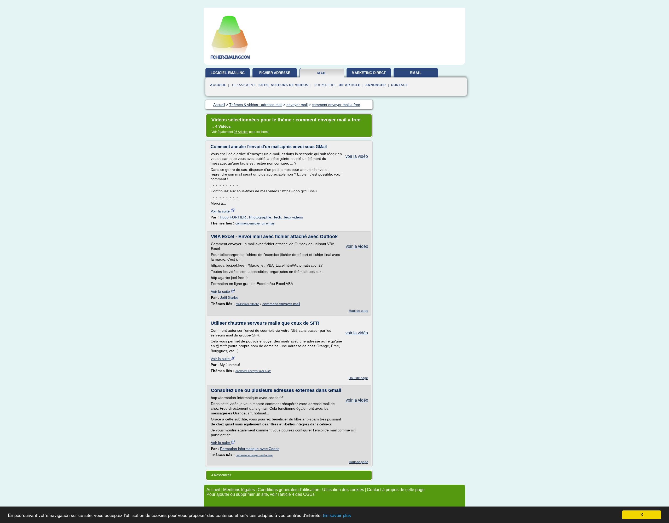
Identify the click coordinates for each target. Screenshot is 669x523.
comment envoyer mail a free (254, 455)
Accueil (218, 85)
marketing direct (369, 73)
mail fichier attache (247, 304)
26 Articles (241, 132)
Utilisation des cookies (343, 489)
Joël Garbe (229, 297)
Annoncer (375, 85)
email (416, 73)
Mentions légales (239, 489)
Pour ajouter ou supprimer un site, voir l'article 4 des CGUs (260, 494)
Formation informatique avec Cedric (249, 449)
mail (322, 73)
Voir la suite (221, 211)
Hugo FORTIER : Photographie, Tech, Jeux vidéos (261, 217)
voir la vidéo (356, 156)
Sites (263, 85)
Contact (399, 85)
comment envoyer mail (281, 304)
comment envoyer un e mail (255, 223)
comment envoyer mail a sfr (253, 371)
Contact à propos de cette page (396, 489)
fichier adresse (274, 73)
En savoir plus (337, 515)
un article (349, 85)
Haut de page (358, 311)
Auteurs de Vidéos (289, 85)
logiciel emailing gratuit (228, 75)
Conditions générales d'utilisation (288, 489)
